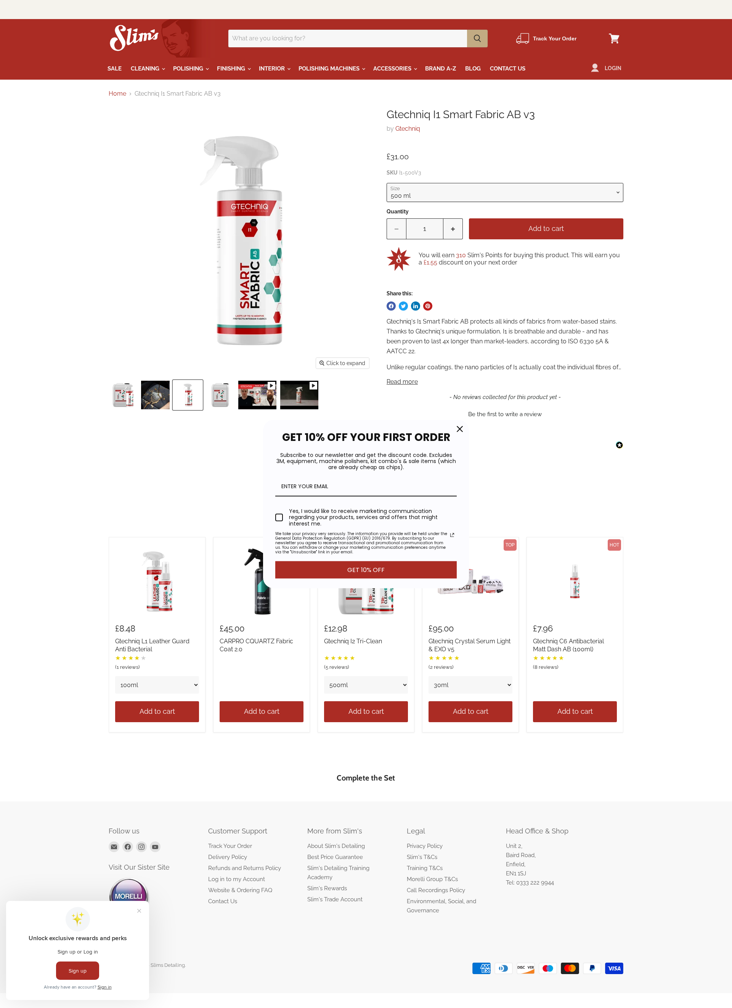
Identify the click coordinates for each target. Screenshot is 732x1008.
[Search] (477, 38)
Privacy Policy (425, 846)
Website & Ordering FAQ (240, 890)
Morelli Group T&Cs (432, 879)
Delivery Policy (227, 857)
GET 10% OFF (366, 570)
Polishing (189, 68)
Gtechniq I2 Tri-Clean (353, 641)
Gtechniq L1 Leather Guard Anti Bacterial (152, 645)
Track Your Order (230, 846)
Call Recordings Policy (436, 890)
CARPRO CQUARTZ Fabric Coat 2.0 (256, 645)
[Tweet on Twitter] (403, 306)
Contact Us (507, 68)
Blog (473, 68)
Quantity (398, 211)
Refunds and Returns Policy (244, 868)
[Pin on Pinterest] (427, 306)
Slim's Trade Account (335, 899)
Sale (115, 68)
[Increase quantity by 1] (453, 228)
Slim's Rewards (327, 888)
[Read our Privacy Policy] (452, 535)
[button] (505, 413)
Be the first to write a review (505, 414)
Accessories (393, 68)
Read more (402, 381)
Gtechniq (407, 128)
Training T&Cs (425, 868)
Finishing (232, 68)
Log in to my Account (236, 879)
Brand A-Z (440, 68)
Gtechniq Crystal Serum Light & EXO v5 (469, 645)
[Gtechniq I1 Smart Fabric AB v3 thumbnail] (123, 395)
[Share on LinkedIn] (415, 306)
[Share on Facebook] (391, 306)
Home (117, 93)
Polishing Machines (330, 68)
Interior (272, 68)
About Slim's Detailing (336, 846)
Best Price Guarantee (335, 857)
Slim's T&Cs (422, 857)
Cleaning (146, 68)
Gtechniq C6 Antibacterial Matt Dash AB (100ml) (568, 645)
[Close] (460, 429)
